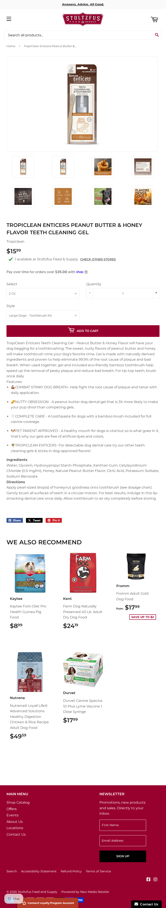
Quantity (93, 284)
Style (10, 306)
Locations (14, 828)
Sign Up (122, 856)
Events (12, 815)
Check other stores (98, 259)
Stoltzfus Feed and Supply (37, 892)
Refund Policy (71, 871)
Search (11, 871)
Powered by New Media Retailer (85, 892)
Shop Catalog (18, 802)
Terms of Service (98, 871)
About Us (14, 822)
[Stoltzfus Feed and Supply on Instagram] (155, 880)
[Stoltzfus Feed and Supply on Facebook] (148, 880)
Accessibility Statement (39, 871)
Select (11, 284)
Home (10, 46)
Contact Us (16, 834)
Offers (11, 809)
